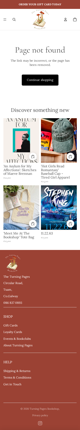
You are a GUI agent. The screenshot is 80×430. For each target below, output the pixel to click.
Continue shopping (40, 80)
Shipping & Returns (16, 371)
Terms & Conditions (17, 377)
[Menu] (5, 19)
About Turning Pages (17, 345)
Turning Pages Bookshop (44, 408)
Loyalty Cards (12, 332)
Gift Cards (10, 325)
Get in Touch (12, 384)
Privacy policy (40, 415)
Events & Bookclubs (17, 339)
